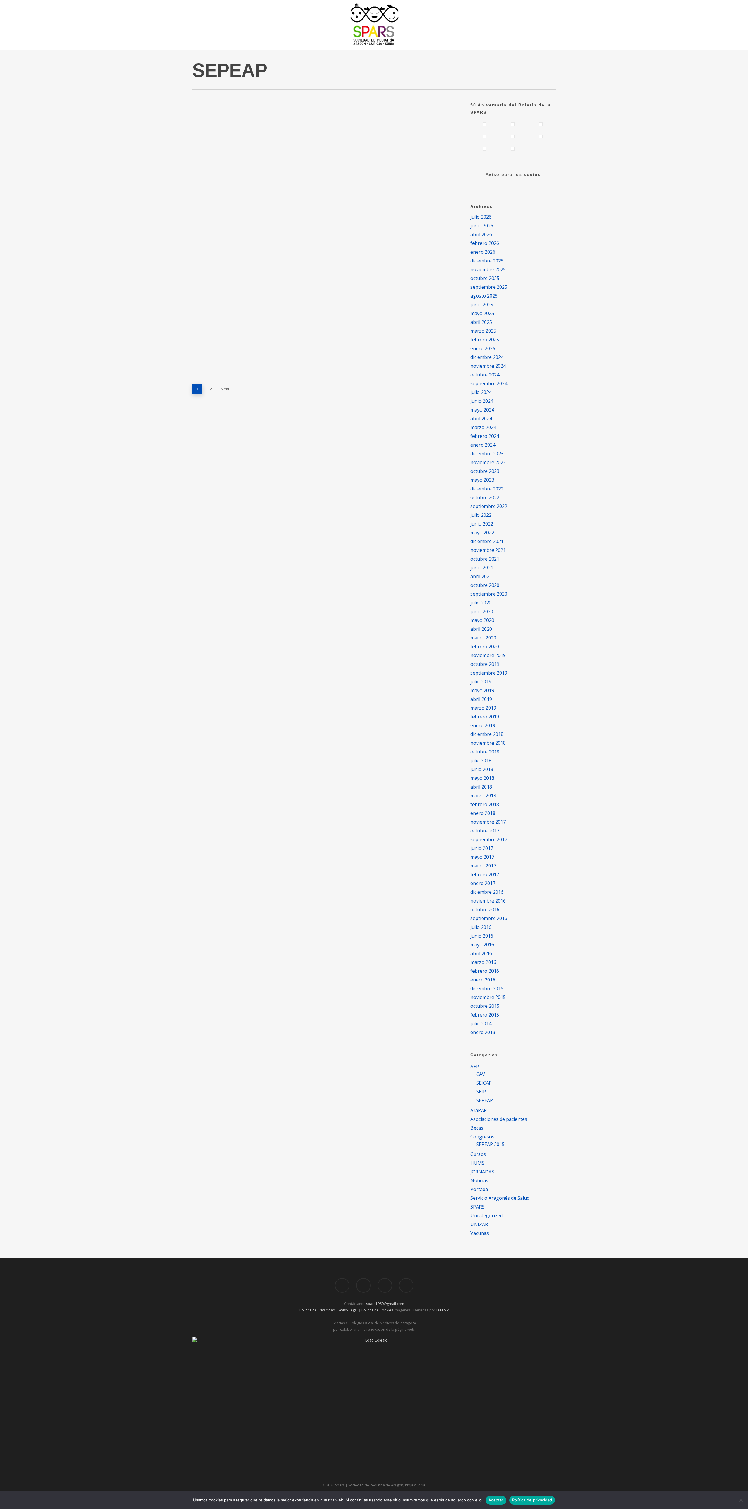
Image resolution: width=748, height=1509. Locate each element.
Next (225, 388)
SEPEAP (326, 122)
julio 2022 (480, 515)
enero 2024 (482, 445)
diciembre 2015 (486, 988)
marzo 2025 (483, 331)
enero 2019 (482, 725)
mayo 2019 (482, 690)
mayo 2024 (482, 410)
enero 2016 (482, 979)
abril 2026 (481, 234)
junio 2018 (481, 769)
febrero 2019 (484, 716)
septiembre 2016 (488, 918)
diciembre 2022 (486, 488)
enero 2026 (482, 252)
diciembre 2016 (486, 892)
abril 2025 (481, 322)
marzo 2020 (483, 638)
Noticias (479, 1180)
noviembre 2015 (488, 997)
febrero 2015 (484, 1015)
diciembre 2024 (486, 357)
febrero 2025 (484, 339)
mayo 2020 (482, 620)
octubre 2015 (484, 1006)
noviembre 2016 (488, 901)
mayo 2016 (482, 944)
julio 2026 (480, 217)
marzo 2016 (483, 962)
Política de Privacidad (317, 1310)
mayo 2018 (482, 778)
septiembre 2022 (488, 506)
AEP (474, 1066)
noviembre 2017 (488, 822)
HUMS (477, 1163)
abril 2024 (481, 418)
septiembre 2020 (488, 594)
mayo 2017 (482, 857)
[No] (741, 1500)
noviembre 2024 (488, 366)
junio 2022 (481, 524)
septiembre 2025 (488, 287)
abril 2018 (481, 787)
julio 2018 (480, 760)
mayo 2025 (482, 313)
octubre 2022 (484, 497)
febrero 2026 (484, 243)
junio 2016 (481, 936)
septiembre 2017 (488, 839)
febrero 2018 (484, 804)
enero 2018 (482, 813)
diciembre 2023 (486, 453)
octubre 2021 (484, 559)
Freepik (442, 1310)
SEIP (481, 1091)
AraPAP (478, 1110)
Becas (476, 1128)
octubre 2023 (484, 471)
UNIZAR (479, 1224)
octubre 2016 (484, 909)
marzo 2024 (483, 427)
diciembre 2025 (486, 260)
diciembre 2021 (486, 541)
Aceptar (496, 1500)
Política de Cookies (377, 1310)
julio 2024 (480, 392)
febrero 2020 (484, 646)
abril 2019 (481, 699)
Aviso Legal (348, 1310)
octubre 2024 (484, 374)
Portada (479, 1189)
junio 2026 (481, 225)
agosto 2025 (484, 296)
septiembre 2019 (488, 673)
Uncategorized (343, 215)
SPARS (477, 1207)
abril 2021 (481, 576)
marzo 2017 (483, 865)
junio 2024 (481, 401)
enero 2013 (482, 1032)
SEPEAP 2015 (490, 1144)
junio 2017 (481, 848)
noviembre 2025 (488, 269)
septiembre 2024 (488, 383)
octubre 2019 (484, 664)
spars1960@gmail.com (385, 1303)
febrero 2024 (484, 436)
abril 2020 (481, 629)
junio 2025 (481, 304)
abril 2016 (481, 953)
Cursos (301, 215)
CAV (480, 1074)
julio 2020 (480, 602)
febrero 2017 (484, 874)
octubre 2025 (484, 278)
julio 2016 (480, 927)
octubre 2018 (484, 752)
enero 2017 (482, 883)
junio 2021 (481, 567)
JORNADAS (482, 1172)
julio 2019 (480, 681)
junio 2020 (481, 611)
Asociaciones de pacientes (498, 1119)
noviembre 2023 (488, 462)
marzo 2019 (483, 708)
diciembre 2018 (486, 734)
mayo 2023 (482, 480)
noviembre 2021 (488, 550)
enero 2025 (482, 348)
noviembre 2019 (488, 655)
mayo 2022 (482, 532)
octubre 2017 (484, 830)
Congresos (305, 122)
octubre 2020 (484, 585)
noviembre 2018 (488, 743)
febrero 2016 (484, 971)
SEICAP (484, 1083)
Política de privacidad (532, 1500)
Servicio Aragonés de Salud (499, 1198)
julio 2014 (480, 1023)
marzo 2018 (483, 795)
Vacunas (479, 1233)
